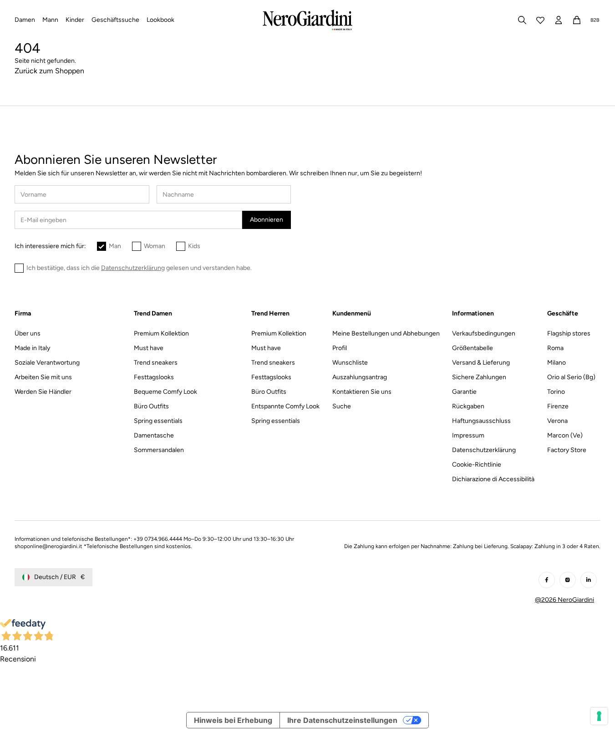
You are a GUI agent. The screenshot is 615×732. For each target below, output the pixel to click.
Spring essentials (158, 421)
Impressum (468, 435)
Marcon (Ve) (565, 435)
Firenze (558, 406)
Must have (148, 348)
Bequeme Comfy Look (165, 392)
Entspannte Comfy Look (285, 406)
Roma (555, 348)
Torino (556, 392)
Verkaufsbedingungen (483, 333)
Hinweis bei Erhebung (233, 720)
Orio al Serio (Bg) (571, 377)
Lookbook (160, 20)
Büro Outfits (151, 406)
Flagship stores (568, 333)
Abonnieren (266, 220)
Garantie (464, 392)
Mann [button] (50, 20)
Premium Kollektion (161, 333)
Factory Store (566, 450)
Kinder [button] (75, 20)
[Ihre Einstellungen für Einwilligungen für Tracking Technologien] (599, 716)
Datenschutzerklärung (484, 450)
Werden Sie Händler (43, 392)
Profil (339, 348)
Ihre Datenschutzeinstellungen (342, 720)
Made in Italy (32, 348)
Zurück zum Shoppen (49, 70)
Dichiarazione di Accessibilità (493, 479)
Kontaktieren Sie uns (361, 392)
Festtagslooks (154, 377)
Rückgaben (468, 406)
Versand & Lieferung (481, 362)
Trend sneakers (156, 362)
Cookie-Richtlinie (476, 464)
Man (115, 246)
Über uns (28, 333)
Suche (341, 406)
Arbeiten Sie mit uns (43, 377)
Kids (194, 246)
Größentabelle (472, 348)
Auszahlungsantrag (359, 377)
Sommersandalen (159, 450)
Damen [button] (25, 20)
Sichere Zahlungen (479, 377)
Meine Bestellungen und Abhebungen (386, 333)
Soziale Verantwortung (47, 362)
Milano (556, 362)
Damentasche (154, 435)
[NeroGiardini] (307, 20)
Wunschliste (350, 362)
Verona (557, 421)
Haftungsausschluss (481, 421)
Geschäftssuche (115, 20)
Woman (154, 246)
